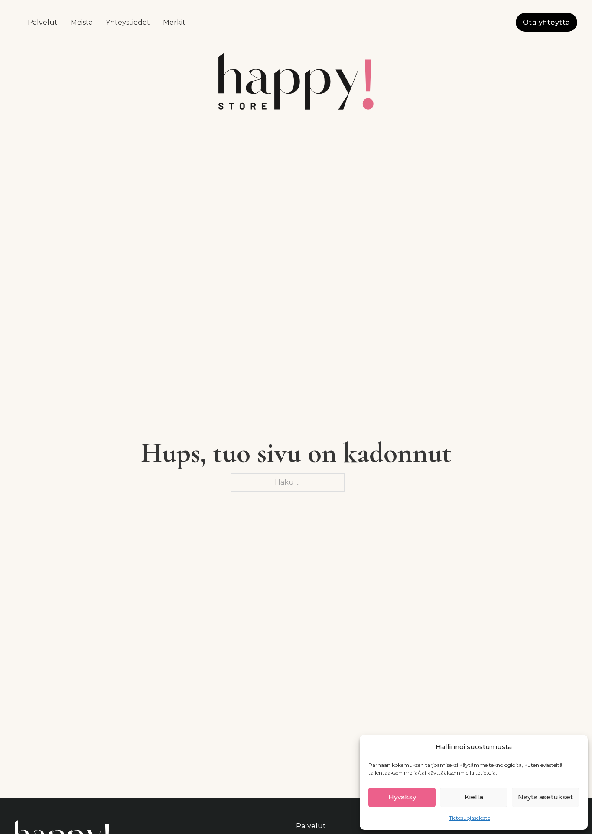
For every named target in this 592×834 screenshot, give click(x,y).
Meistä (82, 22)
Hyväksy (402, 797)
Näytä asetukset (545, 797)
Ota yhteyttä (546, 22)
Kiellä (474, 797)
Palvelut (43, 22)
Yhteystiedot (128, 22)
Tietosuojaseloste (469, 817)
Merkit (174, 22)
